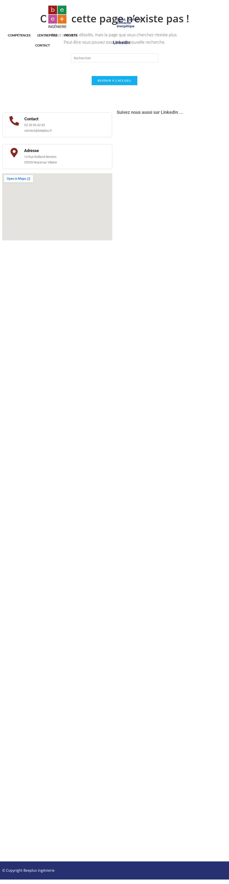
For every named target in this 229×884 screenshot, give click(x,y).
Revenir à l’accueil (114, 80)
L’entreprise (47, 35)
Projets (70, 35)
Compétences (19, 35)
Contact (42, 45)
